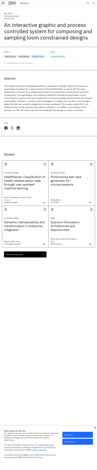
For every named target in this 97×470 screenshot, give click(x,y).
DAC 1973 (8, 13)
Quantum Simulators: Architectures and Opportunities (65, 226)
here (41, 457)
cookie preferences (46, 445)
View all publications (14, 254)
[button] (95, 427)
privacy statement (39, 450)
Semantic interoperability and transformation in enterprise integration (24, 226)
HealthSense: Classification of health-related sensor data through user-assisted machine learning (24, 182)
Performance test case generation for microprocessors (66, 180)
